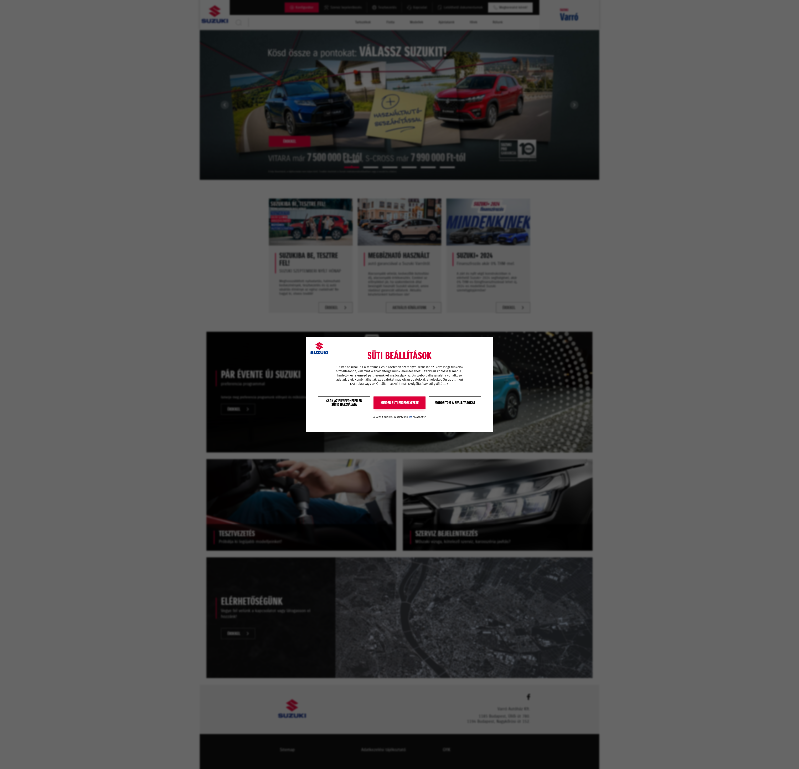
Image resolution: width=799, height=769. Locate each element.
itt (410, 417)
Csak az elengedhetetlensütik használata (344, 403)
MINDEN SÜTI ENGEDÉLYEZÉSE (400, 402)
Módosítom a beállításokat (455, 402)
